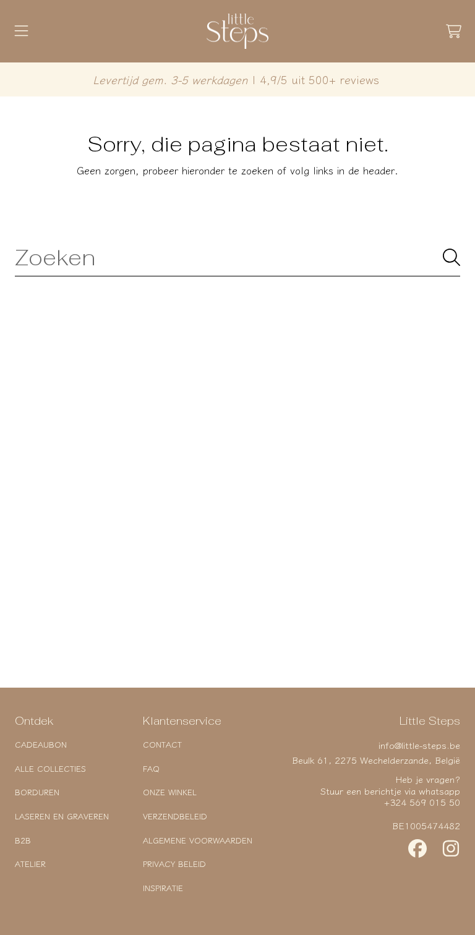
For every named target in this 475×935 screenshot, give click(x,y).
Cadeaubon (41, 744)
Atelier (30, 863)
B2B (23, 840)
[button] (21, 31)
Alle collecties (50, 768)
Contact (162, 744)
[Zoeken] (451, 257)
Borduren (37, 792)
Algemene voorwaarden (197, 840)
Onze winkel (170, 792)
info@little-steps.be (419, 744)
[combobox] (237, 257)
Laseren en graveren (62, 816)
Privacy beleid (174, 863)
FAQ (151, 768)
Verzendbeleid (175, 816)
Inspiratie (163, 888)
